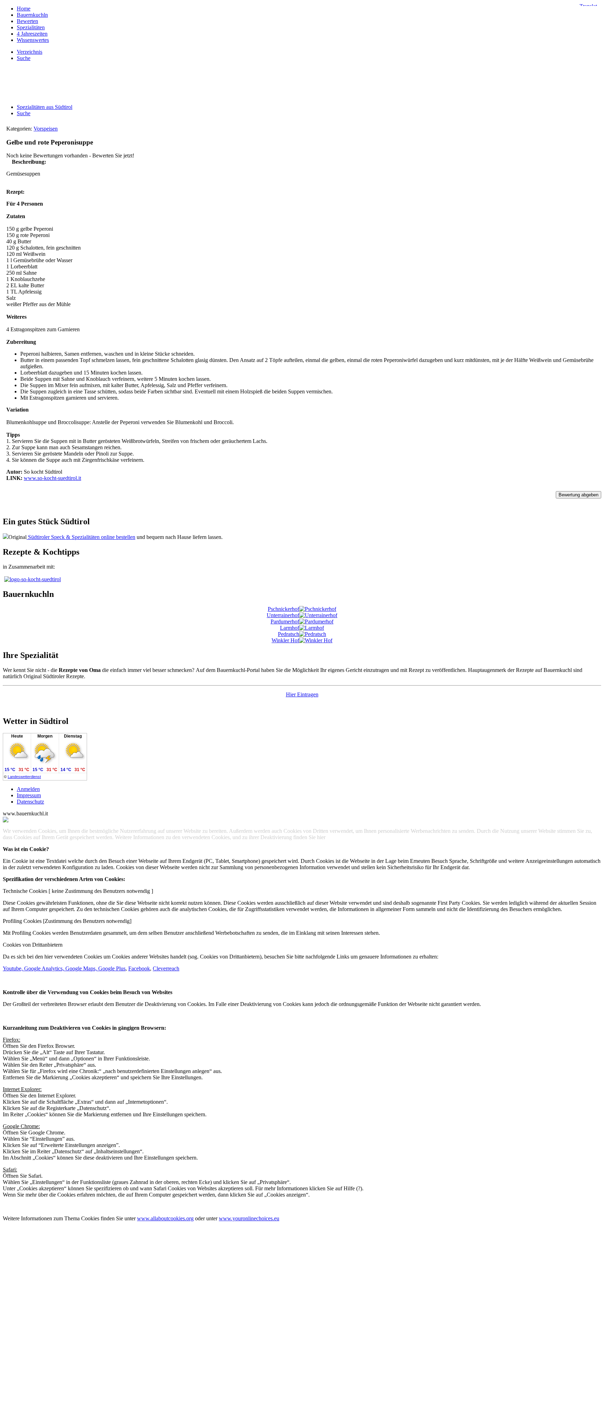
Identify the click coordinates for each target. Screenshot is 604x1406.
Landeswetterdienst (24, 777)
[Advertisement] (302, 82)
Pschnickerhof (283, 609)
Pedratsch (288, 634)
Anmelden (28, 789)
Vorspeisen (46, 129)
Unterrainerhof (283, 615)
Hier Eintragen (302, 694)
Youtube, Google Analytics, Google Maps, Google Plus (64, 968)
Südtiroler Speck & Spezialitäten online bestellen (81, 537)
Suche (23, 113)
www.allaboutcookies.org (165, 1218)
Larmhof (289, 628)
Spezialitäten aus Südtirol (44, 107)
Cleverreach (166, 968)
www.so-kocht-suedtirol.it (52, 478)
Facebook (139, 968)
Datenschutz (30, 802)
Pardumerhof (285, 621)
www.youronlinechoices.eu (249, 1218)
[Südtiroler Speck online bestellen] (5, 537)
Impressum (29, 795)
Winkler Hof (285, 640)
